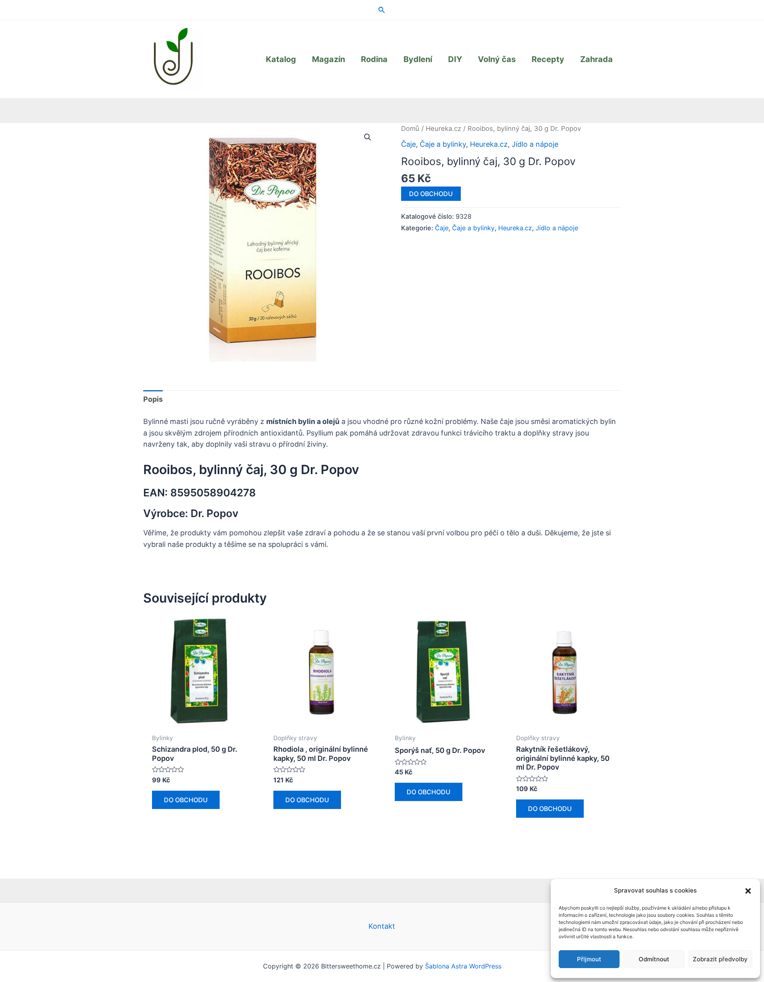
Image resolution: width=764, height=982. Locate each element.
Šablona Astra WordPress (463, 966)
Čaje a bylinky (443, 144)
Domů (410, 128)
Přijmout (589, 959)
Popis (153, 399)
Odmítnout (654, 959)
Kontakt (381, 926)
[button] (748, 891)
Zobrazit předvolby (720, 959)
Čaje (408, 144)
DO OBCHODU (431, 194)
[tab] (153, 399)
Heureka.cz (443, 128)
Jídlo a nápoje (535, 144)
